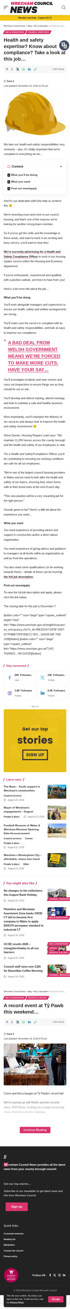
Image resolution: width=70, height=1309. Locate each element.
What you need (20, 181)
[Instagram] (19, 693)
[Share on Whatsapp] (23, 69)
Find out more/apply (24, 188)
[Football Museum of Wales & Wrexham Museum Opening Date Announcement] (57, 831)
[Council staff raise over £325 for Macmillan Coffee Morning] (57, 970)
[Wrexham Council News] (31, 7)
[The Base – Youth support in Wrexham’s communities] (57, 792)
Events (29, 838)
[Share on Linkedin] (29, 69)
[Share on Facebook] (12, 69)
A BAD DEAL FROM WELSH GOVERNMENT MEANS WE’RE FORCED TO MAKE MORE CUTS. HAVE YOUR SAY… (34, 356)
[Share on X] (17, 69)
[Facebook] (19, 677)
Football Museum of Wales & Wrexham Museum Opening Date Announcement (22, 829)
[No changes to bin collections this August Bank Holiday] (57, 894)
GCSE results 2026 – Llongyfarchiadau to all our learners (21, 948)
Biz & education (15, 32)
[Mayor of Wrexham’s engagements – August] (57, 813)
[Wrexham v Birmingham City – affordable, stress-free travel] (57, 860)
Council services (38, 32)
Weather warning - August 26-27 (35, 18)
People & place (12, 816)
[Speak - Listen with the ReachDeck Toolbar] (64, 45)
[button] (55, 1299)
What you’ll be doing (24, 174)
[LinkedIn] (52, 693)
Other (26, 864)
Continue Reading (35, 1130)
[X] (52, 677)
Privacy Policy (17, 1302)
